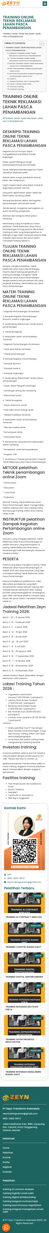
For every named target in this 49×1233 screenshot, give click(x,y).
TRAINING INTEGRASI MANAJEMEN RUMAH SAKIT (23, 1073)
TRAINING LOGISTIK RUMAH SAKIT (23, 947)
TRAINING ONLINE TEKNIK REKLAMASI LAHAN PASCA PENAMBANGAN (24, 48)
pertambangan (19, 151)
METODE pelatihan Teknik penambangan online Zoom (26, 69)
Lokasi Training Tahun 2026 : (21, 84)
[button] (45, 3)
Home (6, 1147)
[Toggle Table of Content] (40, 43)
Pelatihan (8, 1152)
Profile (6, 1162)
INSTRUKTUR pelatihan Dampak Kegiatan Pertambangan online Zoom (26, 74)
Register (7, 1167)
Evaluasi (7, 1171)
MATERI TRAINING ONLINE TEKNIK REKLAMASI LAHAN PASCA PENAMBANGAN (26, 64)
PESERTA (13, 79)
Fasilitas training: (17, 89)
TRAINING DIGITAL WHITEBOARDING (24, 976)
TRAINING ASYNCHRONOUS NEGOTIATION (19, 1041)
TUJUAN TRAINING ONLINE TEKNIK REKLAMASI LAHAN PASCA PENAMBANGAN (25, 59)
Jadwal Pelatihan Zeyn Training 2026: (24, 81)
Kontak (7, 1157)
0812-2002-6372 (12, 1118)
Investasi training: (17, 86)
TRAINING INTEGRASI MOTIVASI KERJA (21, 1008)
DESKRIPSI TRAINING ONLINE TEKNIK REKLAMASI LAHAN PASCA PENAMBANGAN (25, 54)
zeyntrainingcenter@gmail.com (20, 1113)
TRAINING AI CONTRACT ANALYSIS (23, 917)
